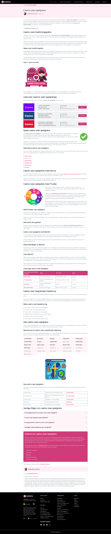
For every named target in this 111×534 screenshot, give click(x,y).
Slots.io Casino (70, 404)
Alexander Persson (45, 464)
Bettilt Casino (27, 276)
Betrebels (52, 338)
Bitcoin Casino (60, 517)
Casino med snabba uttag (63, 503)
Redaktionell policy (44, 517)
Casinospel (97, 2)
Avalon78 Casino (28, 341)
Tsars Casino (27, 284)
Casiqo (75, 503)
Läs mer (36, 28)
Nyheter (104, 2)
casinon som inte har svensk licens (72, 174)
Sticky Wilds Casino (28, 287)
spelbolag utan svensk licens (59, 193)
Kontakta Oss (43, 511)
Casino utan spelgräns (62, 511)
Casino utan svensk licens (65, 2)
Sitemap (42, 508)
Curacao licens (60, 516)
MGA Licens (60, 514)
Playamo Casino (40, 344)
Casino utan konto (61, 501)
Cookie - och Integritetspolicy (47, 516)
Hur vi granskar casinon (45, 514)
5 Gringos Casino (28, 280)
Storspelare (76, 506)
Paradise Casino (28, 162)
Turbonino (76, 505)
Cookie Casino (28, 156)
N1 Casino (27, 167)
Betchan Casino (66, 344)
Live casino (42, 500)
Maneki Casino (28, 160)
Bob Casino (52, 344)
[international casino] (29, 107)
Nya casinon (60, 498)
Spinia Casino (28, 165)
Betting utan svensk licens (63, 513)
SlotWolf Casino (53, 341)
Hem (24, 5)
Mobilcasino (59, 506)
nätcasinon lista (42, 445)
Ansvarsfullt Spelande (45, 513)
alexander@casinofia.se (32, 473)
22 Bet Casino (27, 347)
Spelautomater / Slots (45, 501)
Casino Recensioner (78, 2)
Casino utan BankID (61, 505)
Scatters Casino (79, 338)
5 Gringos (76, 501)
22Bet (75, 500)
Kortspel (59, 508)
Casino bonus (89, 2)
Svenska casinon (53, 2)
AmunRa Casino (27, 338)
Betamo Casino (27, 344)
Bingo (41, 498)
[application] (57, 2)
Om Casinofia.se (44, 509)
